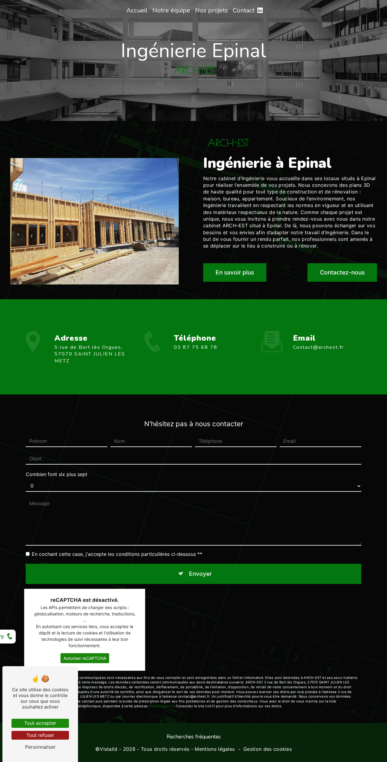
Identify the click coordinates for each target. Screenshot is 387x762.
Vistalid (109, 749)
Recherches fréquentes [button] (194, 736)
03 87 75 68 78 (195, 347)
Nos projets (211, 10)
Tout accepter (40, 723)
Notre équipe (171, 10)
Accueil (137, 10)
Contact (244, 10)
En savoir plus (235, 272)
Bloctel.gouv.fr (161, 706)
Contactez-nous (342, 272)
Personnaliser (40, 747)
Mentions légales (215, 749)
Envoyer (200, 573)
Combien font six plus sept (56, 474)
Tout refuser (40, 735)
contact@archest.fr (318, 347)
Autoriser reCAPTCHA (84, 658)
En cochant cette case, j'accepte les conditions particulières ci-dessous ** (117, 554)
